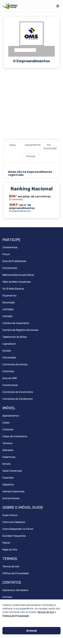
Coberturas (8, 457)
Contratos (8, 371)
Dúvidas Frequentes (14, 535)
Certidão (7, 316)
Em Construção (50, 146)
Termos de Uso (45, 612)
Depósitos (8, 484)
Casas (5, 422)
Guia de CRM (9, 378)
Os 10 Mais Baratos (13, 288)
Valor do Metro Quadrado (16, 281)
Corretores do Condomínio (17, 398)
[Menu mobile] (58, 6)
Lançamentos (32, 144)
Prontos (30, 156)
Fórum (6, 254)
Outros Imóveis (11, 498)
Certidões (8, 309)
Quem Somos (9, 515)
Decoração (8, 302)
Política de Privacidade (15, 615)
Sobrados (7, 450)
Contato (7, 597)
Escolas (6, 350)
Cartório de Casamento (15, 323)
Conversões (9, 357)
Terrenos (7, 443)
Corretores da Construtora (17, 392)
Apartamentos (10, 415)
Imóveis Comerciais (13, 491)
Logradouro (9, 343)
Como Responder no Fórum (17, 529)
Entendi (31, 630)
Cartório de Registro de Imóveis (20, 330)
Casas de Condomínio (14, 436)
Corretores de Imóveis (15, 364)
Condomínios (9, 247)
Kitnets (6, 463)
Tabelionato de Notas (14, 336)
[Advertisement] (31, 103)
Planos (6, 542)
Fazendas (8, 477)
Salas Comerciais (12, 470)
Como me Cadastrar (13, 522)
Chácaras (7, 429)
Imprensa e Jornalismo (15, 590)
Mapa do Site (9, 549)
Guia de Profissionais (14, 261)
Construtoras (10, 385)
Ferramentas (9, 268)
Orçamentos (9, 295)
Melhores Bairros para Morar (18, 274)
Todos (12, 145)
